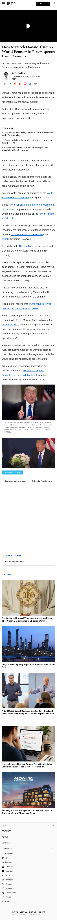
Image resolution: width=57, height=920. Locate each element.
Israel (5, 239)
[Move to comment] (35, 83)
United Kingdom (10, 324)
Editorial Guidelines (42, 481)
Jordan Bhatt (20, 73)
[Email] (30, 83)
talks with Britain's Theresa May (27, 234)
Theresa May (26, 246)
